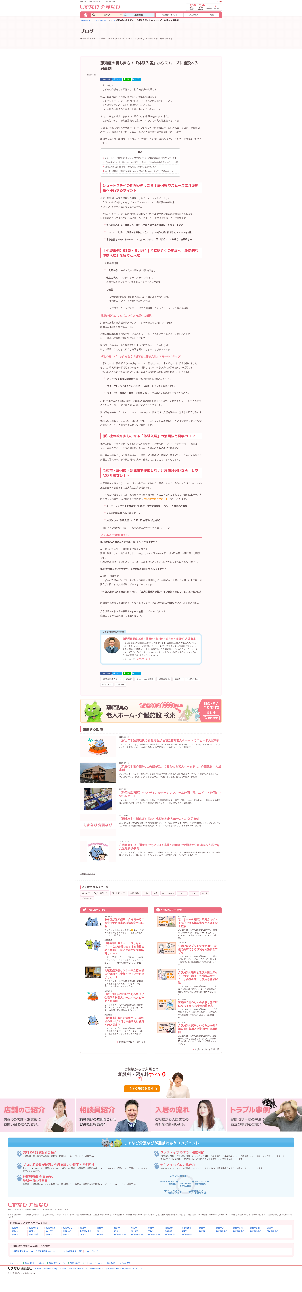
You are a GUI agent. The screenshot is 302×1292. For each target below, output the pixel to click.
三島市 (151, 1231)
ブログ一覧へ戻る (87, 874)
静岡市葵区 (220, 1228)
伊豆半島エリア (87, 898)
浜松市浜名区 (51, 1228)
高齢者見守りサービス (57, 1263)
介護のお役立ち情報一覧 (207, 1049)
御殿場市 (169, 1231)
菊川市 (151, 1228)
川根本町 (67, 1231)
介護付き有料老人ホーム (22, 1251)
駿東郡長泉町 (221, 1231)
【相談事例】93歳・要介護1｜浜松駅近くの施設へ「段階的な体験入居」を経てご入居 (140, 162)
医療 (155, 893)
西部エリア (107, 684)
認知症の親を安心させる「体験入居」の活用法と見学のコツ (129, 167)
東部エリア (118, 893)
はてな (137, 79)
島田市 (32, 1231)
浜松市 (15, 1228)
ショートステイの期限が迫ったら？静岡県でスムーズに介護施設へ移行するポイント (140, 158)
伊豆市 (66, 1234)
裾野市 (185, 1231)
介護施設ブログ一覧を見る (132, 1042)
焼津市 (270, 1228)
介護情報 (120, 684)
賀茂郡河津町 (170, 1234)
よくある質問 (125, 1263)
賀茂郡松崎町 (187, 1234)
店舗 (212, 15)
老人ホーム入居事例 (144, 679)
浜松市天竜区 (68, 1228)
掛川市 (100, 1228)
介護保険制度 (75, 1263)
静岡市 (202, 1228)
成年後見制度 (29, 1263)
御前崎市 (169, 1228)
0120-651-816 (143, 659)
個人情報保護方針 (96, 1269)
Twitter (117, 79)
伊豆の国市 (34, 1234)
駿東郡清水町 (238, 1231)
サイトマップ (15, 1263)
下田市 (83, 1234)
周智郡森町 (186, 1228)
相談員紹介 (111, 1263)
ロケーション (168, 893)
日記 (146, 893)
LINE (127, 79)
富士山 (204, 893)
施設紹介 (178, 679)
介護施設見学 (164, 679)
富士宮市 (135, 1231)
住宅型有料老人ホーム (111, 679)
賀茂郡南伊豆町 (137, 1234)
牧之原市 (50, 1231)
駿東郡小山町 (255, 1231)
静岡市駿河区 (238, 1228)
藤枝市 (15, 1231)
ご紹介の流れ (192, 679)
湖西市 (134, 1228)
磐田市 (83, 1228)
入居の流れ (193, 15)
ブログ (112, 20)
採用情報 (63, 1269)
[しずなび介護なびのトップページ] (86, 15)
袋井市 (117, 1228)
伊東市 (15, 1234)
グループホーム (91, 1251)
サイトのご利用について (78, 1269)
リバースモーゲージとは (93, 1263)
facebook (106, 79)
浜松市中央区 (34, 1228)
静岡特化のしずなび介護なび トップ (94, 20)
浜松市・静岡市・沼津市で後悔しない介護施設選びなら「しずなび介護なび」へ (138, 171)
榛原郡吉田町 (85, 1231)
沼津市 (117, 1231)
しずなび (219, 1)
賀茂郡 (100, 1234)
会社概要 (38, 1269)
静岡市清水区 (255, 1228)
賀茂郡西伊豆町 (154, 1234)
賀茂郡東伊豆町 (120, 1234)
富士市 (100, 1231)
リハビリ (194, 893)
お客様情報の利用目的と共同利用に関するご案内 (124, 1269)
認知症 (129, 679)
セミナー (182, 893)
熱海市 (49, 1234)
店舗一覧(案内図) (50, 1269)
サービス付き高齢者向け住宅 (70, 1251)
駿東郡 (202, 1231)
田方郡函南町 (272, 1231)
